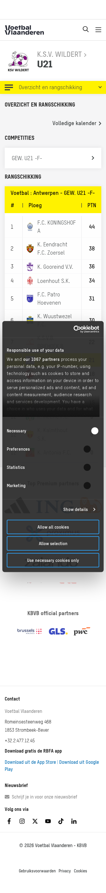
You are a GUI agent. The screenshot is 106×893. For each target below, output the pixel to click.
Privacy (65, 871)
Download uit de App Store (30, 762)
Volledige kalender (74, 123)
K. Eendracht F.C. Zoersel (52, 248)
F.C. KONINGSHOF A (56, 226)
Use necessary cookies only (53, 559)
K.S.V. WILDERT (59, 54)
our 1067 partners (41, 359)
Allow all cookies (53, 526)
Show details (75, 509)
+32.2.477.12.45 (20, 740)
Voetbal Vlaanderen (23, 711)
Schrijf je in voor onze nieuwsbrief (43, 796)
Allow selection (53, 543)
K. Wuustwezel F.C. (54, 320)
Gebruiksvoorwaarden (37, 871)
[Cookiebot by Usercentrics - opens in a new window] (74, 329)
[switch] (90, 449)
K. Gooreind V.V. (55, 266)
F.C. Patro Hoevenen (49, 298)
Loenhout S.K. (53, 281)
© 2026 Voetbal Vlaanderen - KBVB (53, 845)
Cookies (80, 871)
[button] (53, 87)
